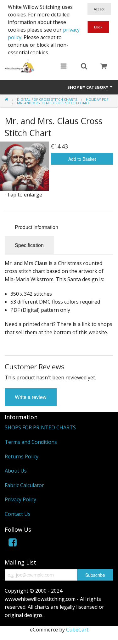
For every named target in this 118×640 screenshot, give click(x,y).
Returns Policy (21, 456)
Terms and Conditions (31, 441)
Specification (29, 245)
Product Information (36, 227)
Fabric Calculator (24, 485)
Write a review (31, 397)
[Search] (84, 66)
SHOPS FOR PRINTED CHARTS (40, 427)
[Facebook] (12, 543)
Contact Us (18, 513)
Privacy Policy (20, 499)
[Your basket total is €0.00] (103, 66)
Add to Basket (82, 159)
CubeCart (77, 629)
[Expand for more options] (63, 66)
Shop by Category (88, 87)
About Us (16, 470)
